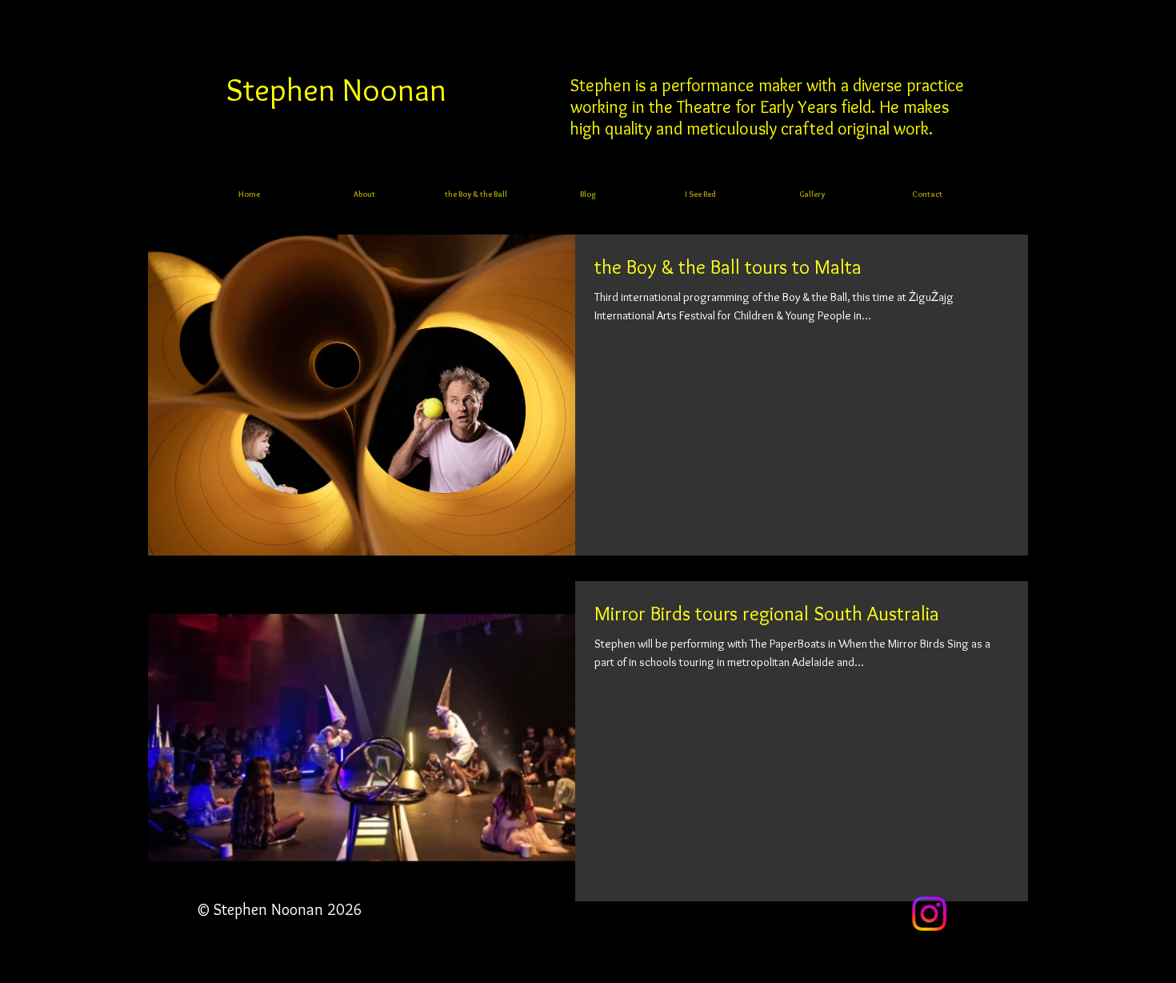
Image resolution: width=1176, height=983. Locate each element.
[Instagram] (929, 914)
